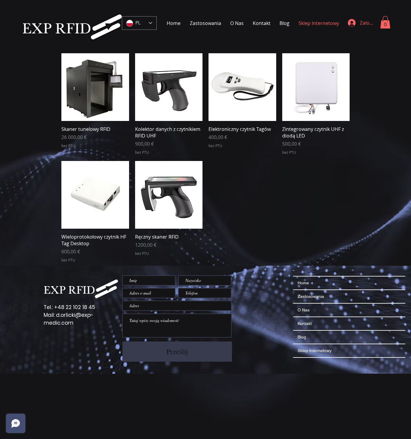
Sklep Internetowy (315, 350)
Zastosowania (311, 296)
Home (303, 282)
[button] (385, 22)
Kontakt (305, 323)
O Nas (304, 310)
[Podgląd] (95, 87)
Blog (302, 337)
